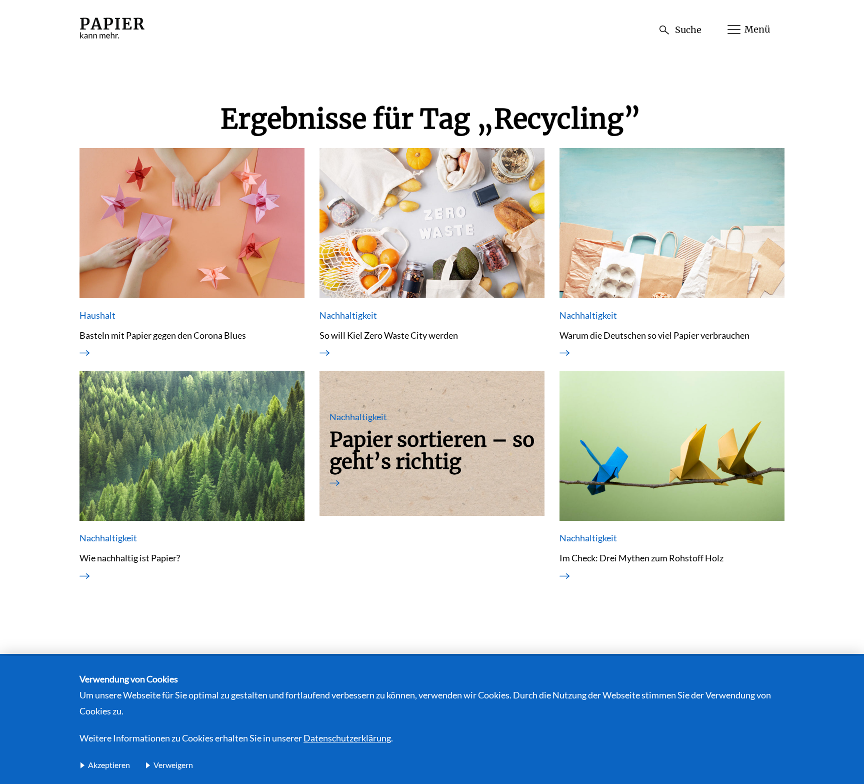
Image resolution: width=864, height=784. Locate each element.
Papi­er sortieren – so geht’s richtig (432, 451)
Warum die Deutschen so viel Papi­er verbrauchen (655, 335)
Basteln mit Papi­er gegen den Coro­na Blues (163, 335)
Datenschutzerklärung (347, 737)
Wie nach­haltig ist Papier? (130, 557)
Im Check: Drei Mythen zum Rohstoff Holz (642, 557)
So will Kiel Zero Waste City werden (389, 335)
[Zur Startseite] (112, 39)
